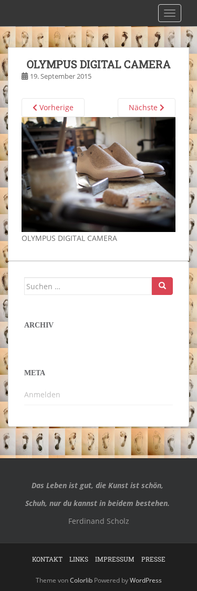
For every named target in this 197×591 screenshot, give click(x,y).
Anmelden (42, 394)
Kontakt (47, 559)
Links (78, 559)
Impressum (114, 559)
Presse (153, 559)
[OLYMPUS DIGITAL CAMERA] (98, 173)
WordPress (146, 580)
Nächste (144, 107)
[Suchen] (162, 286)
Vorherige (55, 107)
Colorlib (81, 580)
